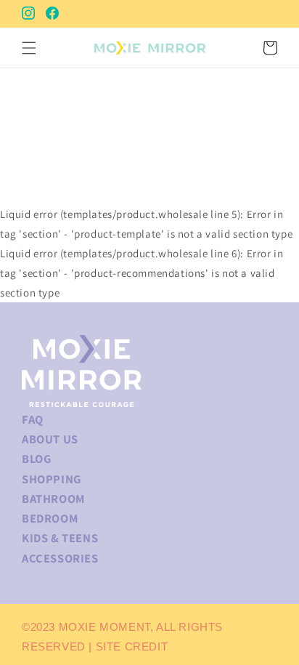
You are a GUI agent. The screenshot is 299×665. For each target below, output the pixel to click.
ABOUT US (50, 439)
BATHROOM (53, 499)
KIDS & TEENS (60, 538)
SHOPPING (51, 479)
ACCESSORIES (60, 558)
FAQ (33, 419)
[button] (29, 48)
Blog (36, 459)
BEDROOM (50, 518)
